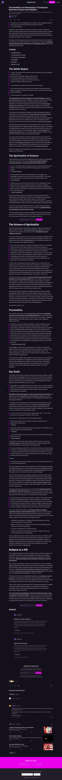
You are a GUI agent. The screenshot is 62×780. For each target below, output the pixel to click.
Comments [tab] (12, 694)
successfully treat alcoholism (22, 573)
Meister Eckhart (16, 438)
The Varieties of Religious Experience (33, 230)
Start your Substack (28, 774)
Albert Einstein (16, 180)
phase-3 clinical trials (15, 565)
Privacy (30, 771)
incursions (26, 142)
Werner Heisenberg (17, 192)
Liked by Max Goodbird (16, 706)
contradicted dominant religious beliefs (40, 114)
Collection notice (38, 771)
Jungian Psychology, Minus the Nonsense (21, 727)
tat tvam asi (39, 398)
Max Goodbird (14, 15)
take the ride (26, 545)
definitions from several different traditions (33, 396)
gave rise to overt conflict (44, 121)
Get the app (37, 774)
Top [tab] (10, 724)
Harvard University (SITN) (19, 344)
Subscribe (52, 2)
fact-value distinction (27, 240)
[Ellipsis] (52, 705)
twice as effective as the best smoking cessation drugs (30, 571)
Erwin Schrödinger (16, 171)
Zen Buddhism (44, 130)
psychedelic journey (14, 443)
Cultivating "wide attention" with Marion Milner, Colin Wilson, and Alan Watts (25, 737)
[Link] (7, 50)
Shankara (14, 431)
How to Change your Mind (40, 482)
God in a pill (24, 354)
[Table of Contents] (1, 390)
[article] (31, 730)
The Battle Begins (16, 52)
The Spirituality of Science (18, 55)
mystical (41, 174)
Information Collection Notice (30, 676)
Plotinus (14, 424)
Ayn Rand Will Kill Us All (16, 744)
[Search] (44, 2)
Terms (33, 771)
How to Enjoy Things (15, 736)
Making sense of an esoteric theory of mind (18, 729)
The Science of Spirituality (18, 57)
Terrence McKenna (40, 470)
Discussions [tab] (18, 724)
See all (11, 752)
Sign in (58, 2)
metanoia (11, 286)
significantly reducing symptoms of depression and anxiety (32, 569)
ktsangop (14, 705)
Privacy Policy (40, 676)
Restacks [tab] (17, 694)
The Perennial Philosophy (43, 404)
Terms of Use (37, 675)
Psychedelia (14, 59)
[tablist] (14, 694)
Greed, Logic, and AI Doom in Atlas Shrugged (18, 746)
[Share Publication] (47, 2)
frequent (21, 142)
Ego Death (14, 62)
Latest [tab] (13, 724)
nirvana (13, 399)
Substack (25, 777)
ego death (22, 377)
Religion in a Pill (15, 64)
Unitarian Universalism (15, 132)
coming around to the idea (34, 313)
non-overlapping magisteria (40, 146)
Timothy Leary (29, 470)
